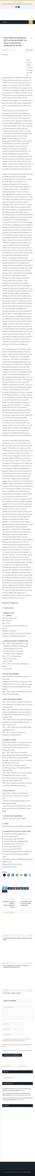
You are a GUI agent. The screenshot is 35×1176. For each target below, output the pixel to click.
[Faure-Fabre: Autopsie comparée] (17, 981)
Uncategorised (29, 50)
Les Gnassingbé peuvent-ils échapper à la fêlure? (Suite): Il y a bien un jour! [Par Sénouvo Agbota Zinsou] (18, 4)
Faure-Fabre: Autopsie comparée (12, 993)
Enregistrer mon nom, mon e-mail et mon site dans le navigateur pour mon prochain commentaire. (16, 1039)
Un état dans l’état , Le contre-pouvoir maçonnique (26, 903)
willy (5, 50)
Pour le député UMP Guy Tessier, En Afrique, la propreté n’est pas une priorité (15, 966)
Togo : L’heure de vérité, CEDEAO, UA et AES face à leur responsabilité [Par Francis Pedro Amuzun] (16, 1094)
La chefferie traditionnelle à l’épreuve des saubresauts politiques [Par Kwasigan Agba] (16, 1089)
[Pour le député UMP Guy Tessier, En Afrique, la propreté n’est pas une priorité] (17, 954)
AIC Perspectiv (27, 1172)
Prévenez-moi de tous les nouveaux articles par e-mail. (17, 1050)
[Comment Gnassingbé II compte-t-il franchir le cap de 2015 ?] (17, 926)
